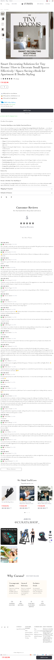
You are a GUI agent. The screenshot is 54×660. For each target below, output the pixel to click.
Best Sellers (6, 9)
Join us (27, 519)
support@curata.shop (20, 629)
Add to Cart (44, 657)
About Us (36, 632)
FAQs (26, 630)
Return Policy (28, 636)
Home (2, 9)
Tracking (27, 638)
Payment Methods (28, 632)
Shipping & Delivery (29, 634)
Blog (35, 629)
